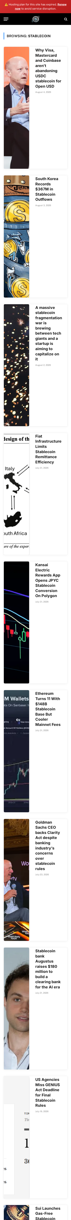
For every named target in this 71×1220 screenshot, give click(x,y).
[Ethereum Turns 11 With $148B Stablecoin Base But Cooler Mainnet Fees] (16, 751)
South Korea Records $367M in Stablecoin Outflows (46, 189)
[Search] (65, 19)
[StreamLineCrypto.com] (35, 19)
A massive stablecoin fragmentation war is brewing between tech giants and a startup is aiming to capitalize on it (48, 333)
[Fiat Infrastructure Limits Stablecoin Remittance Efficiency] (16, 494)
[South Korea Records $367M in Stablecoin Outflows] (16, 236)
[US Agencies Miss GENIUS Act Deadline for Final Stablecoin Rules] (16, 1137)
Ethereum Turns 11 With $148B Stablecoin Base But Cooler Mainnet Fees (48, 709)
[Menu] (6, 19)
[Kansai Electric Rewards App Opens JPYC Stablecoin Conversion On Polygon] (16, 622)
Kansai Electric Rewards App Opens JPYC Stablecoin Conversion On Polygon (47, 580)
